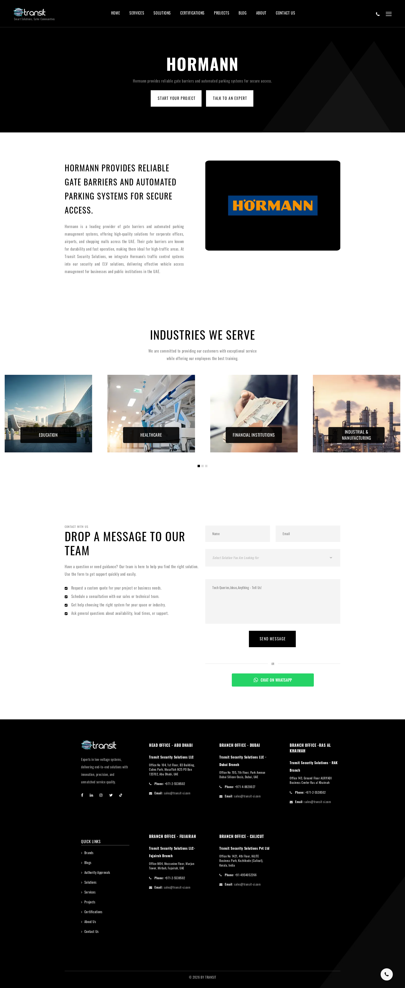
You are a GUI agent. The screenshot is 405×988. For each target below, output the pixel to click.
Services (136, 13)
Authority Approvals (97, 872)
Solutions (162, 13)
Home (115, 13)
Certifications (192, 13)
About (261, 13)
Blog (243, 13)
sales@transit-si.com (177, 793)
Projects (221, 13)
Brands (89, 852)
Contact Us (285, 13)
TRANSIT (210, 977)
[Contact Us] (378, 14)
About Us (90, 921)
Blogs (87, 862)
